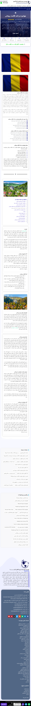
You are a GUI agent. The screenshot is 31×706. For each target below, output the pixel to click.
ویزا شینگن (27, 645)
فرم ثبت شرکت (26, 674)
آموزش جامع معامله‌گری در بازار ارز (10, 512)
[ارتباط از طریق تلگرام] (26, 704)
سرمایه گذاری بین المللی (24, 638)
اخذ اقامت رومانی (22, 214)
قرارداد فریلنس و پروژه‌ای (23, 545)
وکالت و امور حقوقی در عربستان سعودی (20, 458)
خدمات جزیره (26, 662)
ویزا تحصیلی (26, 648)
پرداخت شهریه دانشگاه (24, 628)
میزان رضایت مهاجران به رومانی (20, 219)
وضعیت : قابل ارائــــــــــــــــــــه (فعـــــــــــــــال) (19, 203)
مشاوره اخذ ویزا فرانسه (8, 485)
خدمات (8, 5)
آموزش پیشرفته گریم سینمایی (22, 515)
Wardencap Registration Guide (21, 506)
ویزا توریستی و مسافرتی (24, 636)
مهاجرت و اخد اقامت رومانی (20, 201)
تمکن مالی (27, 642)
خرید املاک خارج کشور (24, 632)
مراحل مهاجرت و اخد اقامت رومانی (19, 209)
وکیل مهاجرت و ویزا (25, 640)
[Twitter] (17, 616)
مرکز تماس (24, 5)
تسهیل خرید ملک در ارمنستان (22, 479)
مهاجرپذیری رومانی (22, 218)
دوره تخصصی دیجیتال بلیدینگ (22, 498)
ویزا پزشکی (27, 643)
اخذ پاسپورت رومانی (22, 213)
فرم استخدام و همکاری (24, 670)
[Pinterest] (12, 616)
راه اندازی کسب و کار (25, 657)
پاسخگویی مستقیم (17, 704)
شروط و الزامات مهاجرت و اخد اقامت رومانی (18, 208)
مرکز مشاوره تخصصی (25, 669)
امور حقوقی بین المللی (24, 631)
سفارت (27, 656)
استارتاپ (27, 652)
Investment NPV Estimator (9, 527)
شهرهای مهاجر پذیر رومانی (20, 216)
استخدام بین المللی (25, 629)
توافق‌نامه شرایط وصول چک (23, 527)
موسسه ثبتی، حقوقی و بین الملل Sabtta (24, 8)
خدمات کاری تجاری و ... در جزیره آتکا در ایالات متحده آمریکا (16, 453)
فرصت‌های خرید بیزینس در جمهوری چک (20, 482)
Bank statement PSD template (21, 509)
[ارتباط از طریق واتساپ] (29, 704)
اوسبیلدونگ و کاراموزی (24, 665)
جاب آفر (27, 660)
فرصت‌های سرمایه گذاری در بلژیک (21, 485)
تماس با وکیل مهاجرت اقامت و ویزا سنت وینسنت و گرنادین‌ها (16, 455)
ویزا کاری (27, 646)
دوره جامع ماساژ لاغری (24, 512)
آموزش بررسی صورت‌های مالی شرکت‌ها (20, 539)
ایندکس (27, 682)
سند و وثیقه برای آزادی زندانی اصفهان (21, 542)
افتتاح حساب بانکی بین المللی (23, 633)
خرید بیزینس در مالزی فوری (9, 473)
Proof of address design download (21, 524)
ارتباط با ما (27, 677)
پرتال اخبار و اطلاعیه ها (24, 679)
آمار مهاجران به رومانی (21, 221)
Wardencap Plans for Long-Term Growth (19, 530)
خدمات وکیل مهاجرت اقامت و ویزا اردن (20, 470)
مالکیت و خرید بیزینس (24, 653)
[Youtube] (9, 616)
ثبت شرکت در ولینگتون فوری (8, 461)
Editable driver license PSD (22, 521)
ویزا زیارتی (27, 650)
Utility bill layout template (23, 503)
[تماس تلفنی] (23, 704)
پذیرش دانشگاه (26, 649)
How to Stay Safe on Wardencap (21, 518)
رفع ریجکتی (26, 655)
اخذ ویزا (27, 635)
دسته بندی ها (26, 697)
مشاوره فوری (4, 704)
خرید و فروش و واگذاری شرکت (23, 663)
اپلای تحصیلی (26, 659)
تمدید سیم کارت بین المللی (23, 672)
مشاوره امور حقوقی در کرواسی (22, 461)
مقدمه (24, 211)
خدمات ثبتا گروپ (15, 8)
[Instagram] (14, 616)
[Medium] (22, 616)
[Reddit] (20, 616)
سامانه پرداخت (26, 676)
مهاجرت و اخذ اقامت (9, 8)
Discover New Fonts (9, 509)
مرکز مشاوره (29, 5)
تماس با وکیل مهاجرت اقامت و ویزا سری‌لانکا (19, 476)
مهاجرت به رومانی (15, 327)
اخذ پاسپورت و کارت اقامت (23, 625)
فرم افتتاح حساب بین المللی (23, 673)
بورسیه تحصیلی (26, 626)
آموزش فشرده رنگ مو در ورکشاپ (21, 533)
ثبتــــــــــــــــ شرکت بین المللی (24, 624)
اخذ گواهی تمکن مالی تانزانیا (22, 473)
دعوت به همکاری (13, 5)
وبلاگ (28, 680)
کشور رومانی (24, 230)
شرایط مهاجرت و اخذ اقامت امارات (21, 464)
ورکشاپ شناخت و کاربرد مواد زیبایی (21, 536)
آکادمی (27, 666)
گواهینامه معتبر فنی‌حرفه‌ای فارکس (21, 500)
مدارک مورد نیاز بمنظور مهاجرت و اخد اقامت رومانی (17, 206)
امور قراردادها (19, 5)
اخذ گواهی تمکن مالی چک (23, 467)
